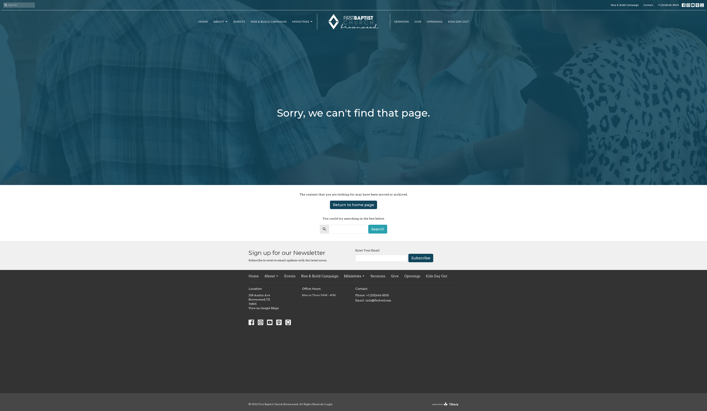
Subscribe (420, 258)
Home (203, 21)
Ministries (300, 21)
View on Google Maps (264, 308)
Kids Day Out (458, 21)
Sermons (401, 21)
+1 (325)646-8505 (668, 4)
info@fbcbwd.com (378, 300)
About (218, 21)
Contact (648, 4)
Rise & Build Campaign (625, 4)
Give (417, 21)
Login (329, 404)
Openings (434, 21)
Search (377, 229)
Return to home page (353, 205)
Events (239, 21)
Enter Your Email (367, 250)
